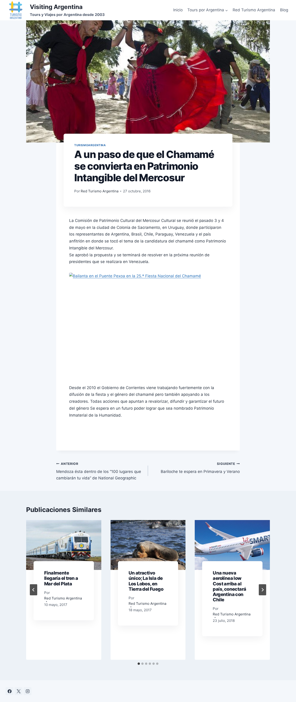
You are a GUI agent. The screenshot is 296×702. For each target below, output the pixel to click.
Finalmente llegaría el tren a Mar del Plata (61, 578)
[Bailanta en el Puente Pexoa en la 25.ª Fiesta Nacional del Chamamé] (148, 325)
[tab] (139, 664)
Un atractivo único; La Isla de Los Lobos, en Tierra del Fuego (146, 581)
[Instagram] (27, 691)
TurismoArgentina (90, 145)
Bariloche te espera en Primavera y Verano (200, 468)
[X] (18, 691)
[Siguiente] (262, 589)
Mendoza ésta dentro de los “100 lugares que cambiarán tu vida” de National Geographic (98, 471)
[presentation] (63, 545)
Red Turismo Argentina (254, 10)
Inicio (178, 10)
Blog (284, 10)
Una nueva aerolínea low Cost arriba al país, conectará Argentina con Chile (229, 586)
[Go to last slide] (33, 589)
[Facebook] (9, 691)
